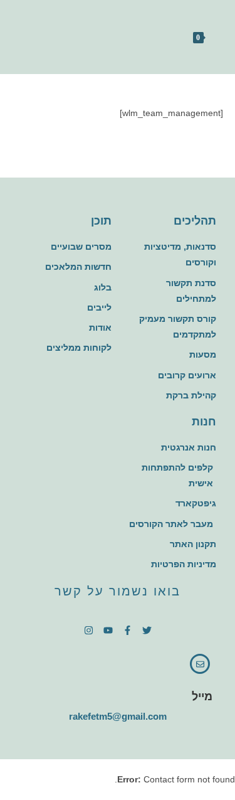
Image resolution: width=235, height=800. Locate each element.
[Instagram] (88, 630)
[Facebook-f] (127, 630)
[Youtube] (108, 630)
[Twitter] (147, 630)
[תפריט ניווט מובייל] (175, 37)
